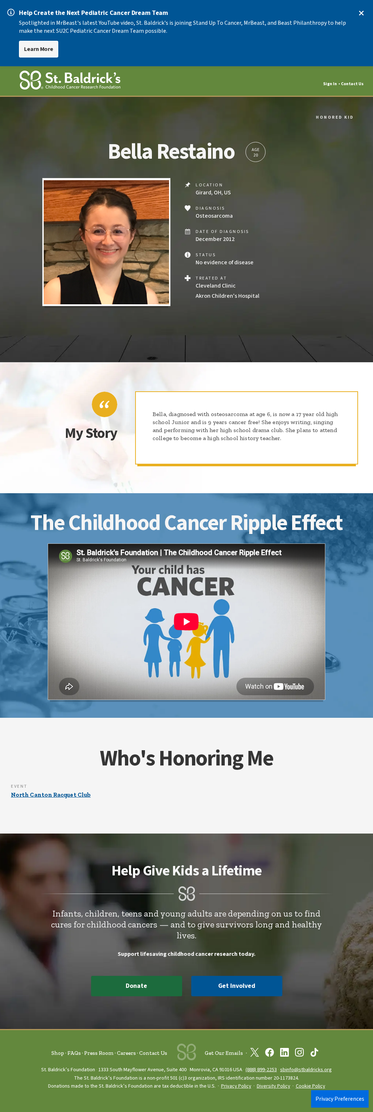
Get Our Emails (224, 1053)
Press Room (99, 1053)
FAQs (74, 1053)
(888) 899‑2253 (261, 1069)
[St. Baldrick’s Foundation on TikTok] (314, 1054)
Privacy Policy (236, 1086)
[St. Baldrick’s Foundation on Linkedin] (284, 1054)
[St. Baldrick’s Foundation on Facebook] (269, 1054)
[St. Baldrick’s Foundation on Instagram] (299, 1054)
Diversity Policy (273, 1086)
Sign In (330, 84)
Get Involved (236, 985)
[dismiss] (361, 13)
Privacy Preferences (339, 1099)
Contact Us (352, 84)
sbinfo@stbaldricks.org (306, 1069)
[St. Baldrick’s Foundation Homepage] (70, 81)
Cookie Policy (310, 1086)
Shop (57, 1053)
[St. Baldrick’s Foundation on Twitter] (254, 1054)
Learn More (38, 49)
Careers (126, 1053)
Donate (136, 985)
